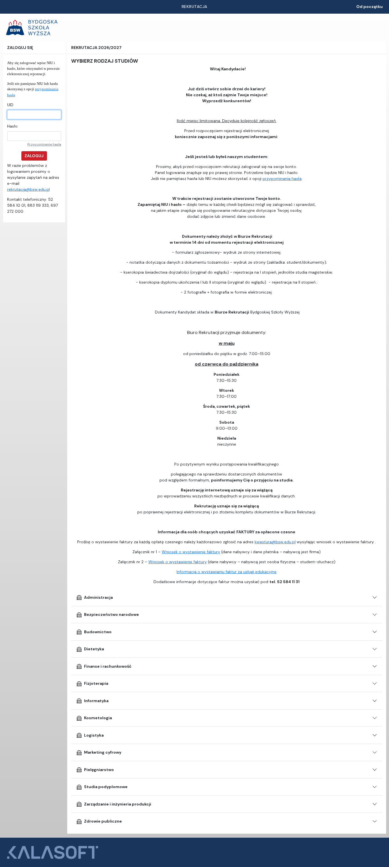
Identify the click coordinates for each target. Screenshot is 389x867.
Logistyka (94, 735)
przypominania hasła (282, 178)
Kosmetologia (98, 717)
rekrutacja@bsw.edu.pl (28, 189)
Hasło (12, 126)
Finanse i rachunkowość (108, 666)
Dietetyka (94, 648)
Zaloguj (34, 155)
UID (10, 104)
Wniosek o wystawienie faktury (191, 551)
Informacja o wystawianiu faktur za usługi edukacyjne (227, 571)
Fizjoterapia (96, 683)
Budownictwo (98, 631)
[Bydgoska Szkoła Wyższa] (32, 27)
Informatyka (96, 700)
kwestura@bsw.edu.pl (275, 541)
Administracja (98, 597)
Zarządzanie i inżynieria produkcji (117, 804)
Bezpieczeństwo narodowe (111, 614)
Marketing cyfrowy (102, 752)
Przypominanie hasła (44, 144)
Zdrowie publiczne (103, 821)
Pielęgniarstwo (99, 769)
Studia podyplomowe (106, 786)
